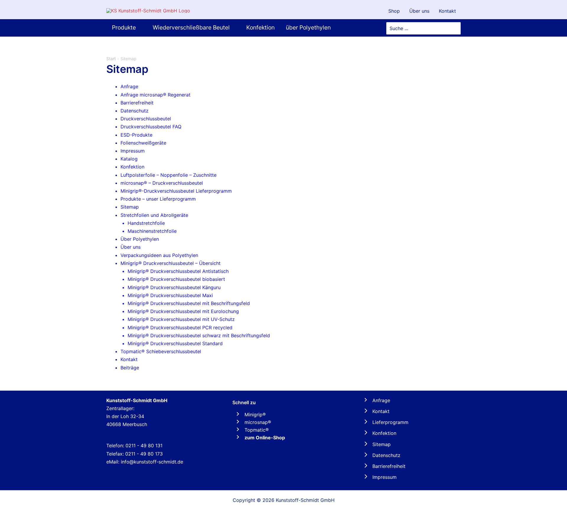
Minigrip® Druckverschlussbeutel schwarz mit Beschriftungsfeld (199, 335)
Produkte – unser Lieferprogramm (158, 199)
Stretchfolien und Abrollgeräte (154, 215)
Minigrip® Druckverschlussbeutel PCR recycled (180, 327)
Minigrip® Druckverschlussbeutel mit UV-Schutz (181, 319)
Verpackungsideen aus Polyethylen (159, 255)
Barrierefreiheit (137, 103)
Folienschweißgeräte (143, 143)
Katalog (129, 159)
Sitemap (129, 207)
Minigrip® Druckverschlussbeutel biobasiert (176, 279)
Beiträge (129, 368)
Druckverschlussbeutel (145, 119)
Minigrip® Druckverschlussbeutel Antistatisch (178, 271)
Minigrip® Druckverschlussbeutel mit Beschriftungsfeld (189, 303)
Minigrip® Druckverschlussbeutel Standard (175, 343)
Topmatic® (257, 430)
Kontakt (129, 359)
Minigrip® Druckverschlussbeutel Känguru (174, 287)
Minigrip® (255, 414)
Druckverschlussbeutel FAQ (150, 127)
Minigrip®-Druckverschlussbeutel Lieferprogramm (176, 191)
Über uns (130, 247)
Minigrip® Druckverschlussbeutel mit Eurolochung (183, 311)
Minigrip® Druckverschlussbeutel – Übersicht (170, 263)
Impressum (132, 151)
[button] (138, 27)
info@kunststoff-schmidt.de (152, 462)
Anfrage (129, 86)
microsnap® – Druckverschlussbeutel (161, 183)
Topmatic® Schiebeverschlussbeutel (160, 351)
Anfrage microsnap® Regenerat (155, 95)
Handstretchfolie (146, 223)
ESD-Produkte (136, 135)
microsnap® (258, 422)
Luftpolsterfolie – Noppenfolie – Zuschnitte (168, 175)
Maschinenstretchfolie (152, 231)
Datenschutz (134, 111)
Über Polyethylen (139, 239)
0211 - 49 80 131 (144, 445)
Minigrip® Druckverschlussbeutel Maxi (170, 295)
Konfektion (132, 167)
